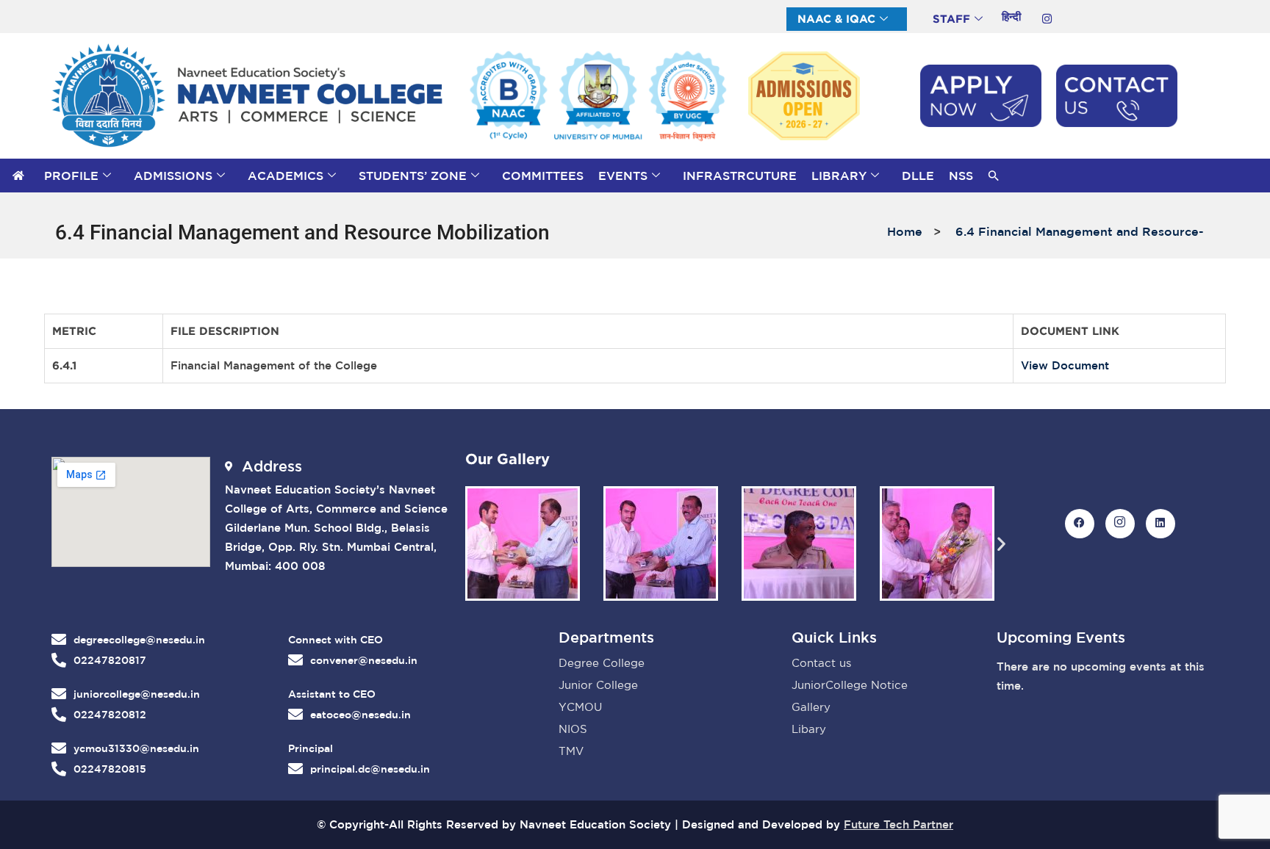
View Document (1065, 365)
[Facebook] (1079, 523)
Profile (71, 175)
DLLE (918, 175)
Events (622, 175)
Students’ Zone (413, 175)
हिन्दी (1011, 16)
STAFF (951, 18)
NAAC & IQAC (836, 18)
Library (839, 175)
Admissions (173, 175)
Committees (543, 175)
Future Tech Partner (898, 824)
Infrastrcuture (740, 175)
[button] (993, 175)
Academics (285, 175)
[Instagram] (1047, 18)
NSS (961, 175)
